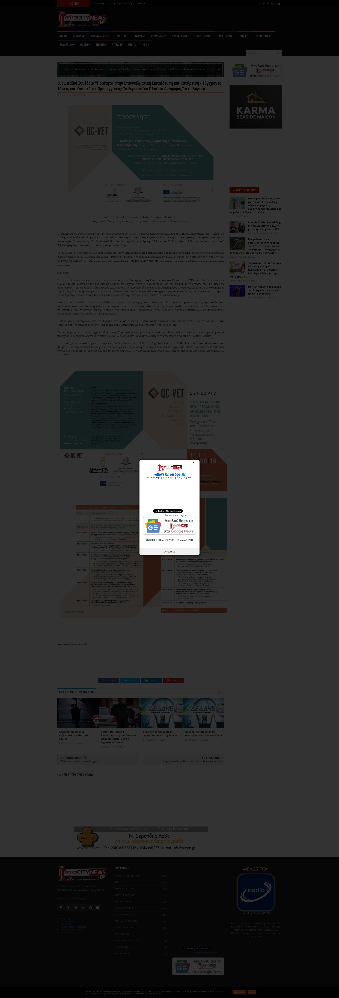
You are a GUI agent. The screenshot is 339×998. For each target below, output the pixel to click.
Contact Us (169, 551)
